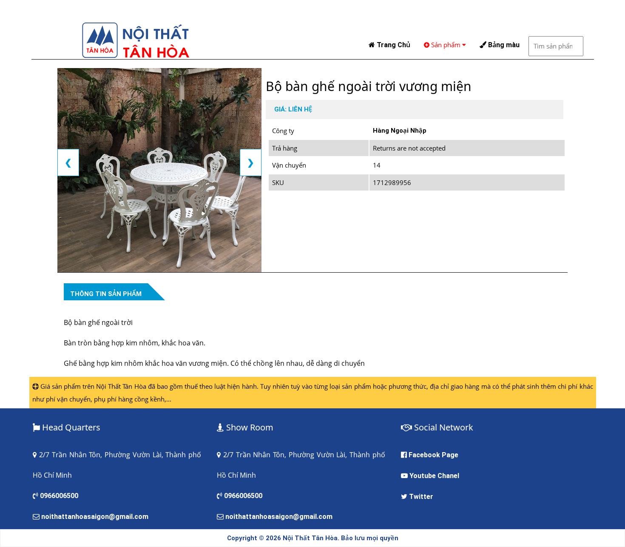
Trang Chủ (392, 45)
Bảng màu (503, 45)
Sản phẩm (445, 44)
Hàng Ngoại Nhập (399, 130)
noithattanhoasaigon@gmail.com (94, 517)
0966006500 (59, 496)
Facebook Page (433, 455)
